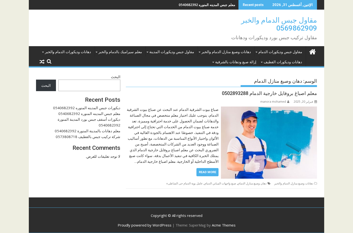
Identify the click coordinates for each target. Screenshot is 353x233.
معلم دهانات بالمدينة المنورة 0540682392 (87, 130)
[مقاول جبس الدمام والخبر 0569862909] (312, 51)
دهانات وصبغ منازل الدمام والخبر (226, 52)
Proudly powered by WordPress (144, 225)
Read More (207, 172)
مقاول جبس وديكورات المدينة (171, 52)
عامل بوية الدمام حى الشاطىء (184, 183)
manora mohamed (273, 102)
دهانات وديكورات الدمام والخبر (68, 52)
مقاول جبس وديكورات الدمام (280, 52)
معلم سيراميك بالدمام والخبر (120, 52)
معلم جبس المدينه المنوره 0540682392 (207, 4)
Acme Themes (224, 225)
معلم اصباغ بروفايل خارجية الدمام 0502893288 (269, 93)
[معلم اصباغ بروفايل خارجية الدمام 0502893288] (269, 109)
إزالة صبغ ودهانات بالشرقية (235, 62)
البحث (115, 76)
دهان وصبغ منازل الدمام (252, 183)
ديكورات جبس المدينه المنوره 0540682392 (86, 107)
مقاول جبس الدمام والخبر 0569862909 (279, 24)
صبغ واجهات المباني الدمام (220, 183)
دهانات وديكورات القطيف (283, 62)
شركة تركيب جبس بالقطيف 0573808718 (88, 136)
